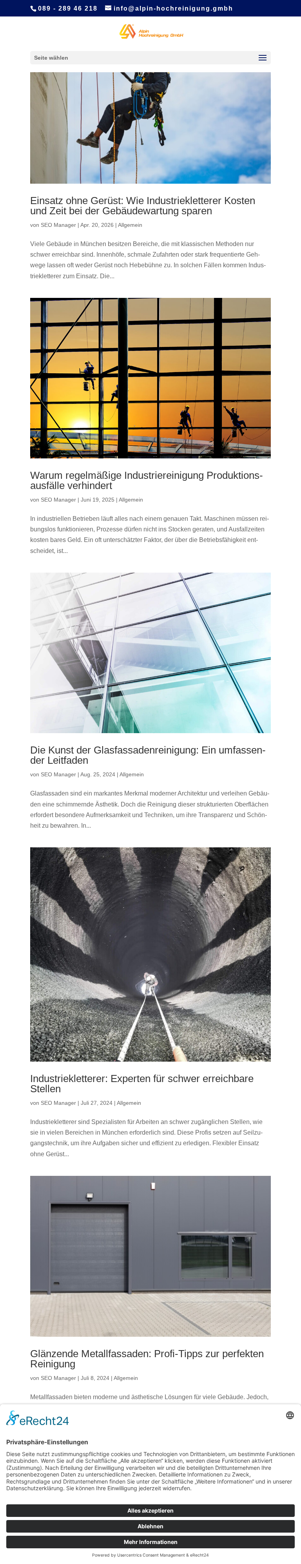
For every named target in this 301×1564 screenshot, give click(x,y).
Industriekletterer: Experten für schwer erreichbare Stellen (142, 1084)
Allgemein (130, 225)
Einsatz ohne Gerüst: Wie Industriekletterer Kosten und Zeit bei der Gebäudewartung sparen (142, 206)
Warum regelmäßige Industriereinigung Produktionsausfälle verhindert (146, 480)
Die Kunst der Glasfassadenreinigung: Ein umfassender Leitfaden (148, 755)
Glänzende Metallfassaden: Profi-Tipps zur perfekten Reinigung (147, 1359)
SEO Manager (58, 225)
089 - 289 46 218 (68, 8)
